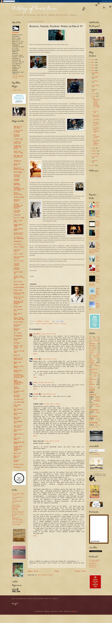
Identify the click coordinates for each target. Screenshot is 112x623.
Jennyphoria (18, 241)
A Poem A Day (16, 90)
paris (90, 386)
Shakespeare (96, 355)
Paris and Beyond (17, 325)
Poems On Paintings (98, 205)
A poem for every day (17, 142)
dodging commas (19, 197)
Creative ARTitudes (17, 184)
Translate (95, 454)
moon (90, 381)
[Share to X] (60, 321)
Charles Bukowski (94, 340)
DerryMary (36, 334)
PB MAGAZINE (18, 336)
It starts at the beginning (18, 238)
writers (56, 323)
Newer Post (33, 571)
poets (97, 397)
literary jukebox (17, 264)
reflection (93, 404)
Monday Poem (18, 290)
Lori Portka (18, 281)
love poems (93, 376)
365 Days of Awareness (18, 127)
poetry (92, 395)
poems (92, 390)
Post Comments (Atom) (45, 575)
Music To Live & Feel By (18, 297)
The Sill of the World (18, 426)
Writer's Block (47, 323)
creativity (93, 364)
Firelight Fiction (17, 211)
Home (57, 571)
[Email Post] (53, 321)
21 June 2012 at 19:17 (48, 394)
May (94, 148)
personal (92, 388)
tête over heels (17, 439)
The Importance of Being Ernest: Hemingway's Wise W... (95, 103)
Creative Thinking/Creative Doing (19, 189)
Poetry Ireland (17, 522)
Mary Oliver (93, 347)
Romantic (91, 352)
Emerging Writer (17, 200)
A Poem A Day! (95, 112)
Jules (35, 382)
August (95, 89)
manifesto (92, 379)
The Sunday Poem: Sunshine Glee (96, 130)
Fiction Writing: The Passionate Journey (18, 206)
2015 (93, 62)
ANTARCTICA (17, 161)
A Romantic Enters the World (17, 147)
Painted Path (18, 322)
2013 (93, 68)
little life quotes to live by (19, 277)
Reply (35, 353)
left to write (18, 261)
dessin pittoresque (18, 193)
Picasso (91, 350)
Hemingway (92, 345)
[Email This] (56, 321)
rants (98, 399)
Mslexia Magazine (18, 512)
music (91, 383)
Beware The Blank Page (98, 224)
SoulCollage (16, 524)
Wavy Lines (17, 453)
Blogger (74, 611)
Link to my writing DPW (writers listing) (16, 507)
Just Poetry (18, 244)
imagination (93, 369)
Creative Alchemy (17, 179)
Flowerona (17, 215)
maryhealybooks (19, 287)
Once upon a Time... (18, 314)
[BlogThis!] (58, 321)
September (96, 85)
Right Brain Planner (18, 371)
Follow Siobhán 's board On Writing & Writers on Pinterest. (94, 564)
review (97, 406)
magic (90, 377)
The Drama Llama (17, 405)
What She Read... (17, 456)
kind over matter (17, 250)
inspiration (93, 372)
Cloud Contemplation (95, 136)
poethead (17, 343)
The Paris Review (17, 418)
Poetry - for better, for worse (18, 347)
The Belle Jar (18, 399)
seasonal (93, 410)
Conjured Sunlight (17, 175)
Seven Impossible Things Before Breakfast (18, 382)
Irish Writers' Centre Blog (19, 233)
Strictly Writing (17, 396)
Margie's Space (19, 284)
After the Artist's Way (18, 152)
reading (97, 401)
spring (97, 412)
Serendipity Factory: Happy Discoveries (19, 376)
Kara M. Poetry (19, 247)
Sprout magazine (17, 387)
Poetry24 (17, 355)
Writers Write (18, 464)
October (95, 81)
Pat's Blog (17, 333)
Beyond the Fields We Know (19, 168)
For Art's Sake (19, 217)
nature (92, 384)
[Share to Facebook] (61, 321)
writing (63, 323)
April (95, 151)
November (95, 77)
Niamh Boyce (18, 306)
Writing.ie (17, 467)
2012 (93, 70)
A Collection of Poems (18, 131)
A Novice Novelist (17, 135)
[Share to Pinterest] (63, 321)
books (91, 362)
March (95, 153)
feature (38, 323)
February (95, 156)
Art (90, 337)
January (95, 160)
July (94, 93)
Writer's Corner (17, 461)
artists (91, 360)
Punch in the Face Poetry (18, 359)
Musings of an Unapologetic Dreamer (18, 303)
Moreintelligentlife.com (19, 293)
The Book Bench (19, 402)
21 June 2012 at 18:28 (46, 382)
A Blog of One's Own (34, 8)
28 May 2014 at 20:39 (51, 441)
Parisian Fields (17, 329)
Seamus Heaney (94, 354)
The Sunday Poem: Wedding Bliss (96, 143)
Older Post (80, 571)
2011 (93, 165)
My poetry (92, 348)
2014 (93, 65)
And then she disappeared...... (19, 157)
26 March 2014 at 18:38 (51, 404)
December (95, 72)
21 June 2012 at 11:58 (48, 359)
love (94, 374)
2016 (93, 59)
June (94, 96)
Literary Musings (17, 268)
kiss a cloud (18, 254)
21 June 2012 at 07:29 (48, 334)
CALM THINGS (18, 172)
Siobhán (36, 359)
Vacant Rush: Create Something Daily (18, 448)
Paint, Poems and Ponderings (19, 318)
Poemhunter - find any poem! (17, 519)
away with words (17, 164)
